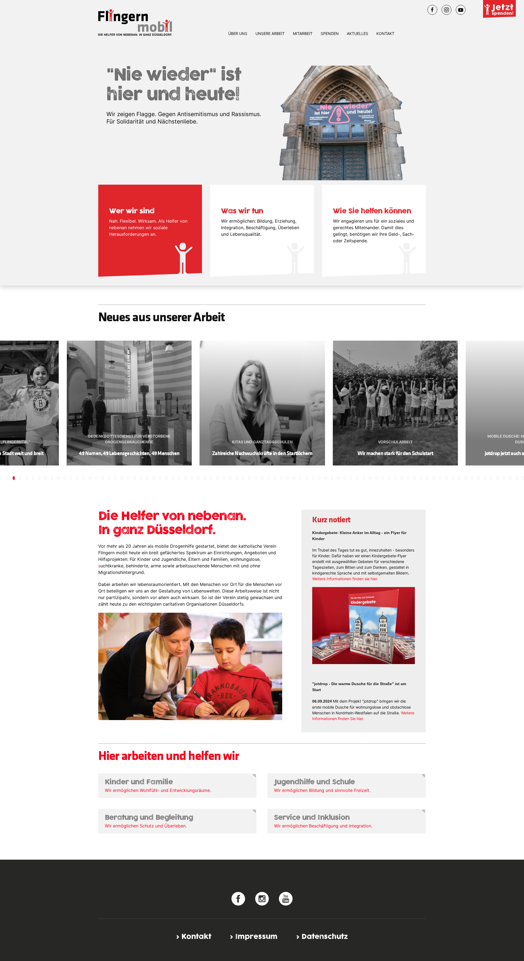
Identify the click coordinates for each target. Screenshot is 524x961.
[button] (1, 478)
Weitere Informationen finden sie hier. (345, 578)
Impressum (256, 936)
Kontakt (385, 33)
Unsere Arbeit (270, 33)
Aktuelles (357, 33)
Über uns (237, 33)
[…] (238, 898)
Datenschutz (325, 936)
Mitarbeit (302, 33)
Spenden (330, 33)
